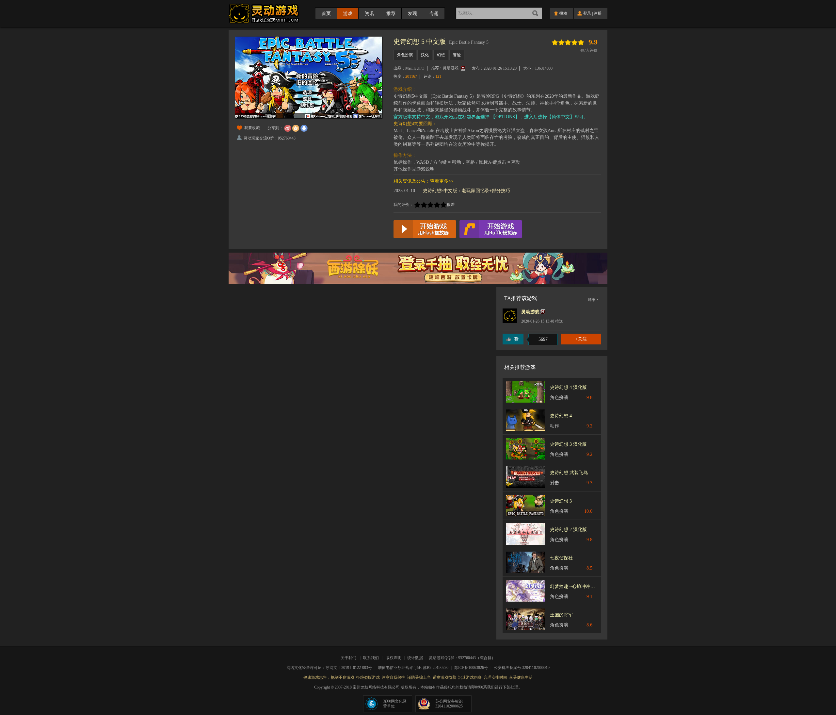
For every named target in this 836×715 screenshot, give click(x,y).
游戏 (347, 13)
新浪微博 (287, 128)
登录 (587, 13)
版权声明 (393, 658)
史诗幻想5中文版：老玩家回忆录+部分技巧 (466, 190)
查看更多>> (442, 181)
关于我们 (349, 658)
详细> (593, 299)
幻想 (441, 55)
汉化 (425, 55)
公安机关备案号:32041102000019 (522, 667)
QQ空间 (295, 128)
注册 (598, 13)
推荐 (390, 13)
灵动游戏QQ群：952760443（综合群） (462, 658)
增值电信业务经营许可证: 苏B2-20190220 (415, 667)
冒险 (457, 55)
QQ (304, 128)
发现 (412, 13)
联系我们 (371, 658)
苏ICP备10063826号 (473, 667)
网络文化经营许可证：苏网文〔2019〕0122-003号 (331, 667)
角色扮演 (405, 55)
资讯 (369, 13)
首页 (326, 13)
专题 (434, 13)
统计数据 (415, 658)
